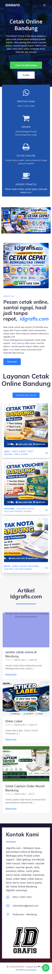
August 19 (33, 725)
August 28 (33, 660)
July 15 (31, 794)
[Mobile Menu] (44, 5)
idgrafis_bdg (19, 660)
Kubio (34, 969)
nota (11, 349)
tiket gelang (18, 343)
